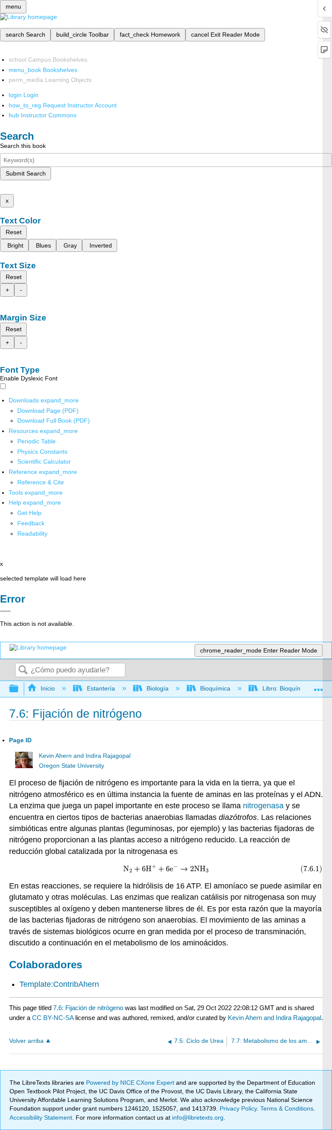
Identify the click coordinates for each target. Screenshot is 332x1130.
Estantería (100, 688)
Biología (157, 688)
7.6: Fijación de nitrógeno (88, 1007)
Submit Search (26, 173)
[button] (31, 523)
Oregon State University (71, 766)
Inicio (48, 688)
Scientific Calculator (44, 461)
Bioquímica (215, 688)
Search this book (23, 145)
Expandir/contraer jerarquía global (19, 689)
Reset (14, 232)
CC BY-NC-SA (53, 1017)
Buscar (23, 670)
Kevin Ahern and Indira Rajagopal (85, 756)
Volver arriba (26, 1041)
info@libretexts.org (196, 1117)
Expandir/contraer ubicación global (318, 686)
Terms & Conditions (286, 1108)
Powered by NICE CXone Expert (131, 1082)
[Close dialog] (5, 611)
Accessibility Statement (41, 1117)
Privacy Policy (238, 1108)
